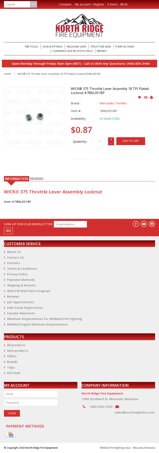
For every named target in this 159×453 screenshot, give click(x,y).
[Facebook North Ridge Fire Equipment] (136, 224)
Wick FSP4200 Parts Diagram (28, 291)
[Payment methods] (10, 435)
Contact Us (15, 257)
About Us (14, 252)
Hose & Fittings (52, 46)
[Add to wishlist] (140, 97)
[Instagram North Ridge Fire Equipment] (152, 224)
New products (17, 350)
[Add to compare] (146, 97)
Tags (11, 367)
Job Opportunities (20, 302)
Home (7, 74)
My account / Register (89, 4)
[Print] (151, 97)
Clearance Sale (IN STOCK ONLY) (73, 51)
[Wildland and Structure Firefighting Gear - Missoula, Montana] (79, 25)
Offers (12, 356)
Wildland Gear (76, 46)
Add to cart (131, 141)
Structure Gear (100, 46)
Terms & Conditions (22, 268)
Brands (102, 51)
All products (16, 345)
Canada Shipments (21, 313)
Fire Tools (31, 46)
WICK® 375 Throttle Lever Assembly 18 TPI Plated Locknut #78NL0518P (58, 74)
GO (33, 4)
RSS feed (13, 373)
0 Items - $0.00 (117, 4)
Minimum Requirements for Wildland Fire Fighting (44, 319)
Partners (13, 263)
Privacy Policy (17, 274)
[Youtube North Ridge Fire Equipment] (144, 224)
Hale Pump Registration (25, 307)
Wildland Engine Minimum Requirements (37, 324)
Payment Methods (21, 280)
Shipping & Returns (21, 285)
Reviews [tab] (36, 178)
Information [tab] (16, 178)
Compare (65, 4)
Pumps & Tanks (124, 46)
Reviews (13, 296)
